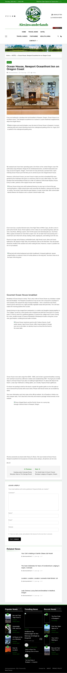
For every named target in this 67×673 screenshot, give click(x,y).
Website (10, 527)
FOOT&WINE (34, 36)
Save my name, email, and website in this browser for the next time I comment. (31, 534)
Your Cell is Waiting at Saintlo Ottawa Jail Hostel (37, 553)
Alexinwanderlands (33, 25)
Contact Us (42, 668)
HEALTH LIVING (45, 36)
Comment (11, 492)
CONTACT (32, 40)
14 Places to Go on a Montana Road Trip (17, 628)
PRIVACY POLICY (57, 668)
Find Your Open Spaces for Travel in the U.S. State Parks (47, 1)
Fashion (15, 619)
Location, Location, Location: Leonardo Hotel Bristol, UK (39, 578)
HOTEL (42, 32)
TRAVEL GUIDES (22, 36)
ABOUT (49, 668)
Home (24, 32)
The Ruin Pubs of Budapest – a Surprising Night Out (31, 662)
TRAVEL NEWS (33, 32)
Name (10, 513)
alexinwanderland (13, 72)
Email (10, 520)
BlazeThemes (8, 670)
